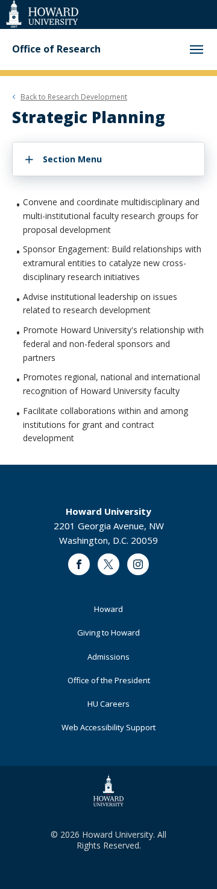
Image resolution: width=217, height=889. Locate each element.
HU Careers (108, 703)
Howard (108, 609)
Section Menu (72, 159)
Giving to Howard (108, 632)
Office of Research (56, 49)
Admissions (108, 656)
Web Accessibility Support (108, 727)
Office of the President (109, 680)
